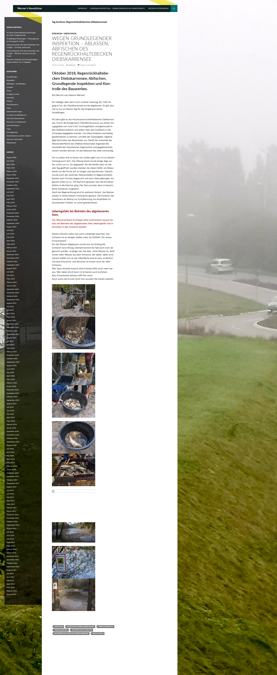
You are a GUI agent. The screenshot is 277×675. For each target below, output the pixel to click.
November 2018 (13, 435)
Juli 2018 (10, 449)
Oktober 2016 (12, 521)
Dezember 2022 (13, 289)
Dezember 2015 (13, 556)
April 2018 (11, 459)
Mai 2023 (10, 275)
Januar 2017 (11, 511)
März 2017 (11, 504)
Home (9, 91)
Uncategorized (12, 132)
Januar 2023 (11, 286)
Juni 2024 (10, 234)
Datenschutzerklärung (158, 8)
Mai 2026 (10, 161)
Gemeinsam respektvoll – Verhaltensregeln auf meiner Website (117, 8)
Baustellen (11, 80)
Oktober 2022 (12, 296)
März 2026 (11, 168)
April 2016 (11, 542)
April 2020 (11, 376)
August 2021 (11, 338)
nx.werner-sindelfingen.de (16, 115)
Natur (9, 108)
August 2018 (11, 445)
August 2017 (11, 487)
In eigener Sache (13, 94)
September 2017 (13, 483)
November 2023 (13, 258)
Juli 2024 (10, 230)
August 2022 (11, 303)
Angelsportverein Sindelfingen (80, 626)
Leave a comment (88, 65)
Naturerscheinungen (14, 111)
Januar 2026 (11, 175)
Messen (9, 101)
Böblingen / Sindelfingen (64, 34)
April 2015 (11, 584)
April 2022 (11, 313)
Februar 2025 (12, 206)
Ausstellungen (12, 77)
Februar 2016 (12, 549)
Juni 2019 (10, 410)
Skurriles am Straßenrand (16, 122)
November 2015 (13, 560)
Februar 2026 (12, 171)
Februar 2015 (12, 591)
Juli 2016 (10, 532)
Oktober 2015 (12, 563)
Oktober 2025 (12, 185)
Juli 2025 (10, 192)
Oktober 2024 (12, 220)
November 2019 (13, 393)
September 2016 (13, 525)
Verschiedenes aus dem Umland (19, 136)
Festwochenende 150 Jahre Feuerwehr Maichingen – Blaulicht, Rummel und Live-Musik (23, 53)
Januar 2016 (11, 553)
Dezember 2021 (13, 324)
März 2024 (11, 244)
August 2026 (11, 157)
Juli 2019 (10, 407)
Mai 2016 (10, 539)
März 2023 (11, 279)
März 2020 (11, 379)
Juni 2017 (10, 494)
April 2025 (11, 199)
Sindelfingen (97, 633)
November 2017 (13, 476)
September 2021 (13, 334)
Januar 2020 (11, 386)
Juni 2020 (10, 369)
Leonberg (10, 98)
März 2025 (11, 202)
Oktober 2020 (12, 358)
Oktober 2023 (12, 261)
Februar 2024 (12, 248)
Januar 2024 (11, 251)
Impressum (82, 8)
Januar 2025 (11, 209)
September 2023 (13, 265)
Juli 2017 (10, 490)
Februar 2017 (12, 508)
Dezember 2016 (13, 514)
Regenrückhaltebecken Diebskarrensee (71, 633)
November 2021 (13, 327)
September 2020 (13, 362)
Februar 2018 (12, 466)
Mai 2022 (10, 310)
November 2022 (13, 293)
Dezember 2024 (13, 213)
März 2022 (11, 317)
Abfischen (58, 626)
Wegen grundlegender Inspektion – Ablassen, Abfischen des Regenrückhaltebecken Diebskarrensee (82, 49)
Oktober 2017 (12, 480)
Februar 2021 (12, 352)
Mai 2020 (10, 372)
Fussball (10, 87)
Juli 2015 (10, 573)
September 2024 (13, 223)
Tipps (9, 129)
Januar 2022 (11, 320)
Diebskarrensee (61, 630)
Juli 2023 (10, 272)
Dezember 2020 (13, 355)
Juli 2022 (10, 306)
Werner (71, 65)
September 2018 (13, 442)
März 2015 (11, 587)
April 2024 (11, 241)
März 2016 (11, 546)
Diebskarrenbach (105, 626)
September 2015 (13, 567)
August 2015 (11, 570)
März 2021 (11, 348)
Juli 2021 (10, 341)
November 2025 (13, 182)
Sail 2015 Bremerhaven (15, 118)
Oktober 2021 (12, 331)
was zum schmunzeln (15, 139)
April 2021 (11, 345)
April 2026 (11, 164)
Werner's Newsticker (29, 8)
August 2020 (11, 365)
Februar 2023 (12, 282)
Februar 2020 (12, 383)
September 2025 (13, 189)
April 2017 (11, 501)
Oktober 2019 (12, 397)
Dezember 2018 (13, 431)
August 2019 (11, 404)
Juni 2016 (10, 535)
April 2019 (11, 417)
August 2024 (11, 227)
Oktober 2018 (12, 438)
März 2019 (11, 421)
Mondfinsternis (12, 104)
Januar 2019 (11, 428)
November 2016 (13, 518)
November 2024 (13, 216)
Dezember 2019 (13, 390)
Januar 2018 (11, 469)
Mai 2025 (10, 195)
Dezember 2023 (13, 254)
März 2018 (11, 462)
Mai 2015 (10, 580)
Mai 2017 (10, 497)
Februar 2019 (12, 424)
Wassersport (11, 143)
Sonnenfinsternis (13, 125)
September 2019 (13, 400)
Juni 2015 (10, 577)
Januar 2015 (11, 594)
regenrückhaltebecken (82, 630)
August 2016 (11, 528)
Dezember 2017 (13, 473)
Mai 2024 (10, 237)
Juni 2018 (10, 452)
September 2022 (13, 300)
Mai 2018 (10, 456)
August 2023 (11, 268)
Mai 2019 (10, 414)
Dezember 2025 (13, 178)
